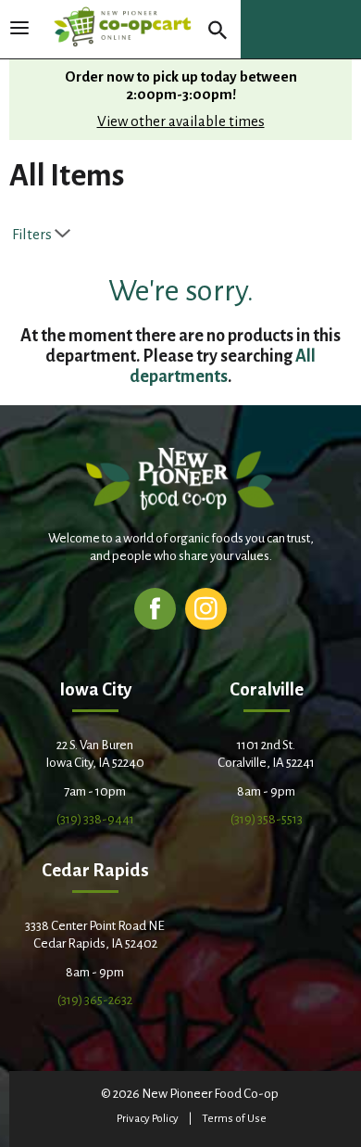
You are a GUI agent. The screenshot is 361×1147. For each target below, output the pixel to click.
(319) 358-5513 (266, 819)
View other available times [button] (181, 121)
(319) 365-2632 (94, 1000)
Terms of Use (234, 1119)
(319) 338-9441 (95, 819)
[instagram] (206, 608)
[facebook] (155, 608)
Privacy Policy (148, 1119)
